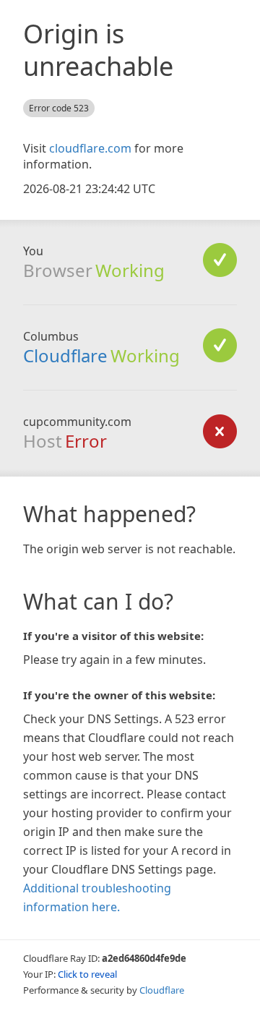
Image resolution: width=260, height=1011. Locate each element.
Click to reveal (87, 974)
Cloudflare (65, 355)
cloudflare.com (90, 148)
